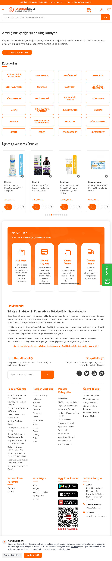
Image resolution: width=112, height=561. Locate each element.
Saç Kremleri (63, 430)
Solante (36, 438)
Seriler (14, 132)
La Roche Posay (40, 395)
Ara (105, 17)
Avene (35, 431)
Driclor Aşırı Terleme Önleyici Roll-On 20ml (17, 454)
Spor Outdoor (70, 132)
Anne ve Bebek (42, 75)
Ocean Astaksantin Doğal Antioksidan (16, 435)
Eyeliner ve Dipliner (66, 426)
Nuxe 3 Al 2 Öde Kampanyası (14, 75)
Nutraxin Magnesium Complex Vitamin (17, 396)
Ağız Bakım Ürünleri (66, 437)
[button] (45, 215)
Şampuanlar (63, 433)
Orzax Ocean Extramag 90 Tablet (18, 409)
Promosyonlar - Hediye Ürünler (42, 121)
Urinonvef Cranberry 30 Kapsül (18, 467)
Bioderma (64, 182)
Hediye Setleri (42, 98)
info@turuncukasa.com (97, 516)
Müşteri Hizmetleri (40, 492)
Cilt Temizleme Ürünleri (68, 402)
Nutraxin (36, 402)
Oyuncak (98, 110)
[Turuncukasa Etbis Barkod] (68, 529)
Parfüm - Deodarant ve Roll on (68, 414)
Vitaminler (62, 398)
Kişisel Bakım (98, 98)
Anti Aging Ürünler (66, 409)
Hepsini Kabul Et (33, 555)
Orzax (35, 417)
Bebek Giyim (98, 75)
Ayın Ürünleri (70, 75)
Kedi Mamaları (64, 441)
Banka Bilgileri (89, 416)
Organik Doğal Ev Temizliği (42, 110)
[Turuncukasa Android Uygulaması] (68, 488)
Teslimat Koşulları (91, 395)
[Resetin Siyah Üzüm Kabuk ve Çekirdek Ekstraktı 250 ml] (42, 165)
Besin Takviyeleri (14, 87)
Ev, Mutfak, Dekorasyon (98, 87)
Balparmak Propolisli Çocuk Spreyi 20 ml (17, 442)
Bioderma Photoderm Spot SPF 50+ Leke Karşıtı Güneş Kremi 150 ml (69, 189)
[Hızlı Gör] (22, 206)
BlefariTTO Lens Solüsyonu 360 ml (15, 448)
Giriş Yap (11, 488)
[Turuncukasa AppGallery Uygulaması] (68, 504)
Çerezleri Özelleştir (12, 555)
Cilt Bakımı (42, 87)
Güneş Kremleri (14, 98)
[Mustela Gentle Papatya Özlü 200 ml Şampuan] (14, 165)
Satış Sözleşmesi (90, 402)
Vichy (35, 424)
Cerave (36, 427)
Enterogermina (94, 182)
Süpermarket (98, 132)
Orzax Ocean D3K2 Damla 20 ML (16, 416)
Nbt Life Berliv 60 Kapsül (15, 422)
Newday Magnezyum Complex (17, 403)
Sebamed (37, 413)
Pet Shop (14, 121)
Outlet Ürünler (70, 110)
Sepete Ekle (8, 206)
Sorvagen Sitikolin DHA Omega (18, 429)
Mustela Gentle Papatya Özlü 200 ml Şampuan (13, 188)
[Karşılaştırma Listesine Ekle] (16, 206)
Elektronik (70, 87)
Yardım (36, 499)
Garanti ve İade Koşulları (90, 407)
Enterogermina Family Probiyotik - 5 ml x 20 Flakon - (97, 188)
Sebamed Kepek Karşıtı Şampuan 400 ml (18, 461)
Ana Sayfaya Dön (19, 52)
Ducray (36, 434)
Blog (35, 485)
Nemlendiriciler (64, 419)
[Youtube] (94, 373)
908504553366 (93, 508)
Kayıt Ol (11, 492)
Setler (42, 132)
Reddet (74, 546)
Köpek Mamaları (65, 444)
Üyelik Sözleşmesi (91, 399)
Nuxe (35, 441)
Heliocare (37, 399)
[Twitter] (86, 373)
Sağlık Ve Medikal (98, 121)
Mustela (7, 182)
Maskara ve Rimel (66, 423)
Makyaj (14, 110)
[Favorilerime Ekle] (22, 176)
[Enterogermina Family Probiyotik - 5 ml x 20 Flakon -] (98, 165)
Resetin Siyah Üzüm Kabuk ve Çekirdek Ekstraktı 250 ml (41, 188)
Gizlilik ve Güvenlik (91, 412)
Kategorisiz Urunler (70, 98)
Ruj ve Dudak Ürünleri (67, 406)
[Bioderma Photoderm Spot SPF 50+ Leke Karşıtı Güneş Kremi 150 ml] (70, 165)
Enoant (35, 182)
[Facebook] (79, 373)
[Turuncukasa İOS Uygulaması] (68, 496)
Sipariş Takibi (39, 495)
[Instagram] (101, 373)
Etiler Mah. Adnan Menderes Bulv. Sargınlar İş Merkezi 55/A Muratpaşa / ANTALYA (95, 494)
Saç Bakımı (70, 121)
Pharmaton (38, 420)
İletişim (36, 488)
